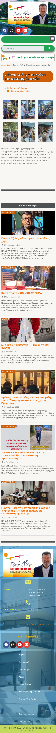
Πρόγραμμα (24, 669)
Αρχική (22, 654)
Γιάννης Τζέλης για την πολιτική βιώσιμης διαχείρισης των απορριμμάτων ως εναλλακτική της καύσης (25, 510)
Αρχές (21, 677)
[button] (52, 38)
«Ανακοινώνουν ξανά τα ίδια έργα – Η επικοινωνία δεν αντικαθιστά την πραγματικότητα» (22, 455)
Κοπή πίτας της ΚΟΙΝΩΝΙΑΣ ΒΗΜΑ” (22, 293)
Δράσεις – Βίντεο (26, 714)
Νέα (20, 706)
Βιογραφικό (24, 662)
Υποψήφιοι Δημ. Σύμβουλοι (31, 692)
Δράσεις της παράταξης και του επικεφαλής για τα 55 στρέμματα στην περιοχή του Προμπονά (26, 400)
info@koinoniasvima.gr (38, 624)
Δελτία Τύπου (25, 684)
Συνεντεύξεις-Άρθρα (28, 699)
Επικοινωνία (24, 721)
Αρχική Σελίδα (6, 65)
